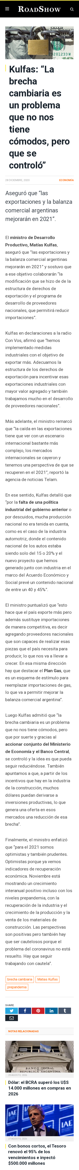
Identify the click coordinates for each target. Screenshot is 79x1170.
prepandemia (17, 987)
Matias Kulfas (47, 979)
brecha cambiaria (19, 979)
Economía (66, 180)
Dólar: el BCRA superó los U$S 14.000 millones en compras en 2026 (39, 1088)
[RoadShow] (39, 8)
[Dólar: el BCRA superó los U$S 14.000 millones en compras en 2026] (39, 1059)
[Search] (72, 9)
